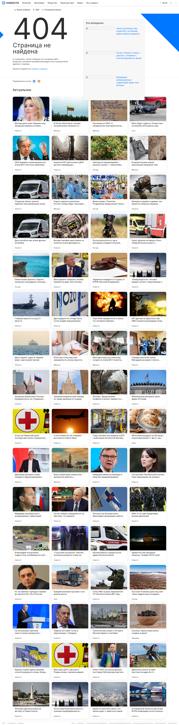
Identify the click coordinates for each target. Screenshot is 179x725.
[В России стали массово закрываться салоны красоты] (70, 349)
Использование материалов (143, 723)
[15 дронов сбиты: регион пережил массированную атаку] (31, 193)
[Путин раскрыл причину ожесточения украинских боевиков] (31, 622)
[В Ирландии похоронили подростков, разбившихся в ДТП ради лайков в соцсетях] (31, 544)
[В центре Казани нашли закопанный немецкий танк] (148, 154)
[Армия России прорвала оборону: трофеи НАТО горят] (148, 544)
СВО (37, 10)
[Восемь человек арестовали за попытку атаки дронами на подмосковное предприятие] (70, 232)
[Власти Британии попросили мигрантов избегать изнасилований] (70, 466)
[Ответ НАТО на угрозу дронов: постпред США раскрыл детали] (109, 661)
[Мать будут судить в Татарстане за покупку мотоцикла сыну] (148, 115)
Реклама (21, 723)
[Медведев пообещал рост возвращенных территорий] (31, 505)
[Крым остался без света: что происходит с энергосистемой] (109, 700)
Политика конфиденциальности (120, 723)
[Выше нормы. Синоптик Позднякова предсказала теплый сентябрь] (109, 193)
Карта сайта (172, 723)
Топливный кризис (52, 10)
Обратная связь (160, 723)
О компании (11, 723)
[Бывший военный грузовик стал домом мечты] (70, 583)
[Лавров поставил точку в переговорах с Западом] (70, 622)
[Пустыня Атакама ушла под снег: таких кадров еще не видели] (148, 583)
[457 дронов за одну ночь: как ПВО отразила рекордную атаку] (148, 310)
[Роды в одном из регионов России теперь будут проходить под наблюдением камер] (70, 193)
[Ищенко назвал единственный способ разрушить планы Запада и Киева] (31, 661)
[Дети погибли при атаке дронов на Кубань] (31, 232)
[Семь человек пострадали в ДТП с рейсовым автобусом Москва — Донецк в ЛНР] (109, 427)
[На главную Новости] (12, 3)
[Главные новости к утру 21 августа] (31, 310)
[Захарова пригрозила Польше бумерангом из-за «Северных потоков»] (31, 388)
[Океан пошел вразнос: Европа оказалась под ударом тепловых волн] (31, 271)
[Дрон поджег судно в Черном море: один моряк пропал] (31, 349)
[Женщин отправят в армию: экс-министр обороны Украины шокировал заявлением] (148, 193)
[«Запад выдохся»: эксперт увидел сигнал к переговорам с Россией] (148, 271)
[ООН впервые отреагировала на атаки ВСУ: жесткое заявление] (31, 154)
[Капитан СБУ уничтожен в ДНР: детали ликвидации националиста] (70, 154)
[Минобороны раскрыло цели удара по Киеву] (148, 388)
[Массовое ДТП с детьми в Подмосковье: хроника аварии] (70, 661)
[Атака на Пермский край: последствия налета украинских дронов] (31, 427)
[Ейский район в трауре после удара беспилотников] (109, 544)
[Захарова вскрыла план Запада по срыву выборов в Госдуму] (70, 388)
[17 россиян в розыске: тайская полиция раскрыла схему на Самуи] (70, 544)
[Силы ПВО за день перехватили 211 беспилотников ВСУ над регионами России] (109, 583)
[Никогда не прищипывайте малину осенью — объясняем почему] (109, 154)
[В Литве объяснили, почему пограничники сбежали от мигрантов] (70, 115)
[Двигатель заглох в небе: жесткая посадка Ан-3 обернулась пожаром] (148, 661)
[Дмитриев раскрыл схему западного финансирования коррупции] (31, 466)
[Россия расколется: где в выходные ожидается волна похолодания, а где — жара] (109, 232)
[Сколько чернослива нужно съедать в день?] (148, 622)
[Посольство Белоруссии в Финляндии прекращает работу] (109, 505)
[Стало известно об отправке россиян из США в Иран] (70, 427)
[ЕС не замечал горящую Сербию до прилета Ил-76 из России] (31, 583)
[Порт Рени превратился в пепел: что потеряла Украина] (109, 310)
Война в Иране (23, 10)
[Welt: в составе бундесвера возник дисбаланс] (148, 505)
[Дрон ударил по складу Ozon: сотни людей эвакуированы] (70, 310)
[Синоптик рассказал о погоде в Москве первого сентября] (109, 622)
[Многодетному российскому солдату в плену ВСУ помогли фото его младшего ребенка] (109, 349)
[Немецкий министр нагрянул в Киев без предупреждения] (109, 466)
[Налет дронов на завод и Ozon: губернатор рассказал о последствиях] (148, 232)
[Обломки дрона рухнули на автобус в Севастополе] (31, 700)
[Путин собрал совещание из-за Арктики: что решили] (70, 505)
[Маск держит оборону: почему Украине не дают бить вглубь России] (70, 271)
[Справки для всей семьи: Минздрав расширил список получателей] (148, 349)
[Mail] (3, 3)
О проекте (80, 723)
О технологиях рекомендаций (96, 723)
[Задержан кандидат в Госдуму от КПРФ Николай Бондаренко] (109, 271)
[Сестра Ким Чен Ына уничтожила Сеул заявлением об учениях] (148, 466)
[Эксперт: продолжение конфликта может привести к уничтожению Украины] (109, 388)
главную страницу (39, 69)
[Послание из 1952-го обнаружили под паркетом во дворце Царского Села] (109, 115)
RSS (73, 723)
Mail (3, 723)
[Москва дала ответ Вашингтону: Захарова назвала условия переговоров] (31, 115)
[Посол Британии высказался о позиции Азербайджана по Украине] (70, 700)
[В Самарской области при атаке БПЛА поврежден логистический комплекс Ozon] (148, 700)
